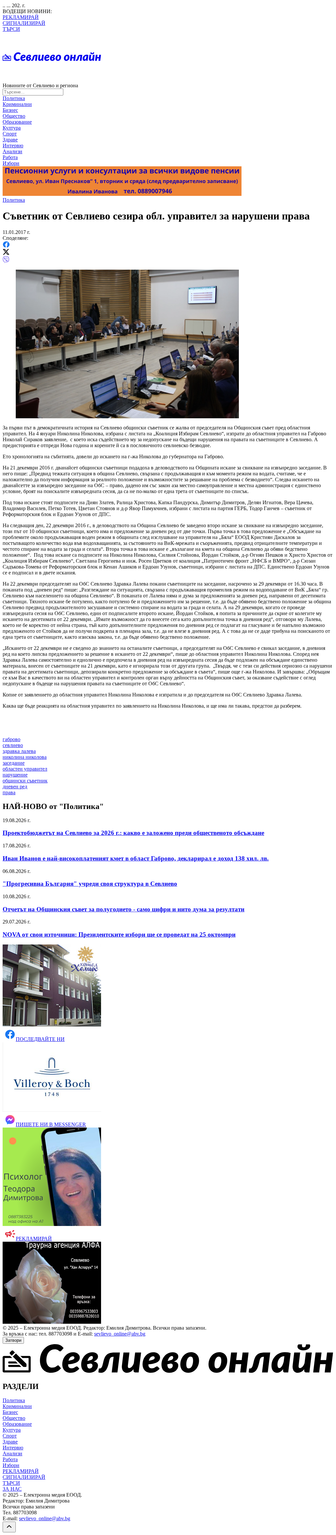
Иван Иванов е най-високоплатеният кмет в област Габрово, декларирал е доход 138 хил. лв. (136, 858)
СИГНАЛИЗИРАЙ (24, 23)
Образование (17, 122)
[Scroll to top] (9, 1527)
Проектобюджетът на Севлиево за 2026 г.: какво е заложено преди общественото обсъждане (133, 832)
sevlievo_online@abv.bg (119, 1334)
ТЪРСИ (11, 29)
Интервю (13, 145)
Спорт (10, 133)
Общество (14, 116)
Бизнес (10, 110)
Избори (11, 163)
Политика (14, 98)
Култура (12, 128)
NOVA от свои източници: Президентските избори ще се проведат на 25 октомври (119, 934)
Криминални (17, 104)
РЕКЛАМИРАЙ (21, 17)
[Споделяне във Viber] (6, 261)
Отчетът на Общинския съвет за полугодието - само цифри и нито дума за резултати (123, 909)
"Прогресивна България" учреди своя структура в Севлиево (90, 883)
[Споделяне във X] (6, 253)
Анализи (12, 151)
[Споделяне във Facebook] (6, 246)
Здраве (10, 139)
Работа (10, 157)
